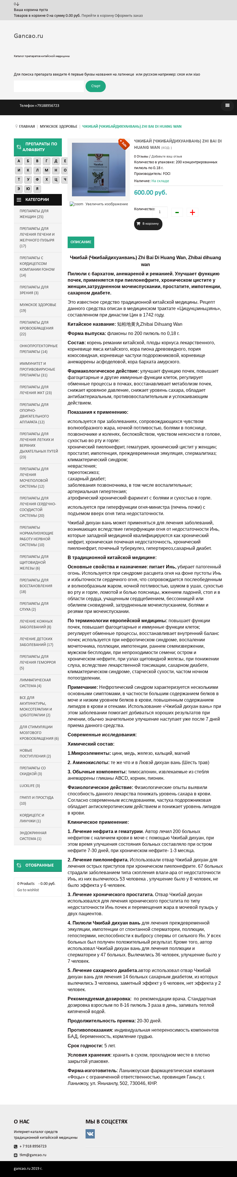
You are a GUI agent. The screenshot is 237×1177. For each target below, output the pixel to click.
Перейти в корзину (98, 16)
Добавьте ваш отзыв (166, 156)
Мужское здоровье (58, 127)
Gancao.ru (28, 36)
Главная (27, 127)
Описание (81, 242)
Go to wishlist (28, 890)
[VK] (154, 1133)
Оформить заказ (129, 16)
